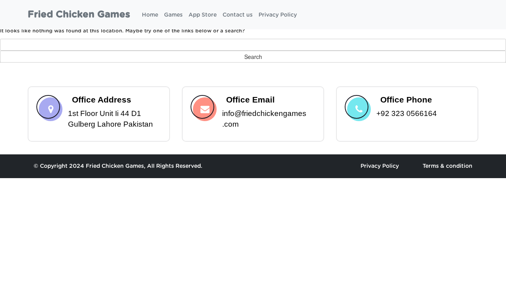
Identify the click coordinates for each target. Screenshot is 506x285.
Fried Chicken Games (79, 14)
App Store (203, 15)
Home (150, 15)
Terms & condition (447, 166)
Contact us (238, 15)
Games (173, 15)
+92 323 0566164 (406, 113)
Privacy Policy (278, 15)
